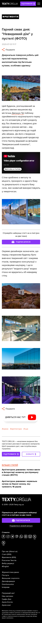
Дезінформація (8, 581)
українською (20, 614)
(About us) (13, 551)
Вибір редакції (8, 563)
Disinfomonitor (8, 584)
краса (5, 429)
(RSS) (9, 554)
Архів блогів (7, 602)
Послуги (5, 575)
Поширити (10, 50)
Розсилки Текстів (9, 560)
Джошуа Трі (18, 113)
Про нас (5, 551)
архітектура (16, 429)
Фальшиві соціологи (10, 578)
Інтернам (5, 587)
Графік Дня (6, 599)
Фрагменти (6, 557)
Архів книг (6, 605)
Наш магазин (7, 596)
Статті (4, 554)
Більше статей (10, 465)
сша (26, 429)
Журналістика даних (10, 572)
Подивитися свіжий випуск (21, 526)
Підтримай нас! (8, 593)
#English (5, 566)
